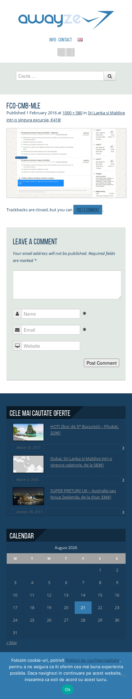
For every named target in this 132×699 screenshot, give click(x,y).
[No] (124, 675)
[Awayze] (66, 17)
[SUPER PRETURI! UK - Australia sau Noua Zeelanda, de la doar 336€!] (28, 496)
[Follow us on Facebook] (61, 52)
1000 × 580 (72, 113)
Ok (67, 689)
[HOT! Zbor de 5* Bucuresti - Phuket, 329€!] (28, 432)
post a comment (88, 209)
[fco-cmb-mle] (66, 162)
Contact (65, 39)
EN (80, 39)
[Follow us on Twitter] (70, 52)
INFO (52, 39)
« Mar (11, 642)
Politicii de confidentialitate (93, 660)
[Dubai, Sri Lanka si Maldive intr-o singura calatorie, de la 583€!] (28, 464)
